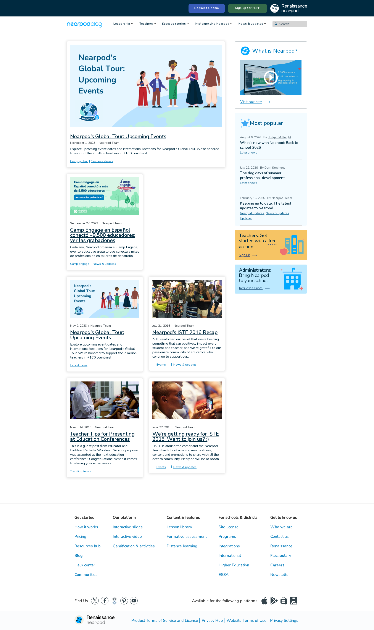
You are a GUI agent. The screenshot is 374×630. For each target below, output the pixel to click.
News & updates (251, 24)
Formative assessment (187, 536)
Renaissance (281, 546)
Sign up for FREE (247, 8)
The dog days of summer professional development (262, 175)
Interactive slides (128, 527)
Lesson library (179, 527)
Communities (85, 574)
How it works (86, 527)
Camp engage (79, 264)
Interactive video (127, 536)
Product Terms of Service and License (164, 620)
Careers (277, 565)
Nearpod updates (252, 213)
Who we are (281, 527)
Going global (79, 161)
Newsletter (280, 574)
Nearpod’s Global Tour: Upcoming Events (118, 136)
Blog (78, 555)
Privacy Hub (212, 620)
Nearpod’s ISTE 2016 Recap (185, 332)
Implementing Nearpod (212, 24)
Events (161, 365)
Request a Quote (251, 288)
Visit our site (251, 101)
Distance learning (182, 546)
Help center (84, 565)
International (230, 555)
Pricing (80, 536)
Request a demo (206, 8)
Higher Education (234, 565)
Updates (246, 218)
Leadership (121, 24)
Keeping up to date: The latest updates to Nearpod (265, 206)
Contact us (279, 536)
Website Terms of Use (246, 620)
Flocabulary (280, 555)
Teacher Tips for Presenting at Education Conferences (102, 436)
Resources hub (87, 546)
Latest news (78, 365)
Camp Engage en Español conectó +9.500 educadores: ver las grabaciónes (102, 235)
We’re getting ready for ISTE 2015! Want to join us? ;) (185, 436)
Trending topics (80, 471)
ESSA (224, 574)
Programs (227, 536)
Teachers (146, 24)
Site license (229, 527)
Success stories (174, 24)
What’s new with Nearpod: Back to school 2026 (269, 145)
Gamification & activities (134, 546)
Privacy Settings (284, 620)
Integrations (229, 546)
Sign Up (244, 255)
